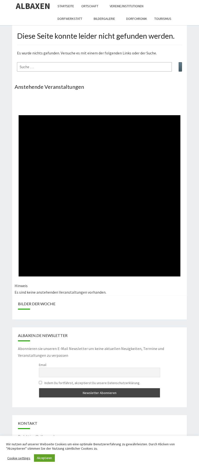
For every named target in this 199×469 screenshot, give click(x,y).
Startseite (66, 6)
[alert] (99, 195)
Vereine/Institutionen (126, 6)
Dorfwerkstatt (70, 18)
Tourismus (162, 18)
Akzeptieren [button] (44, 458)
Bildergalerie (104, 18)
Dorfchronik (136, 18)
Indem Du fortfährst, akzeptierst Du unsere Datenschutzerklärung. (92, 383)
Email (42, 365)
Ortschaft (89, 6)
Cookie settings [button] (18, 458)
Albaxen (33, 6)
